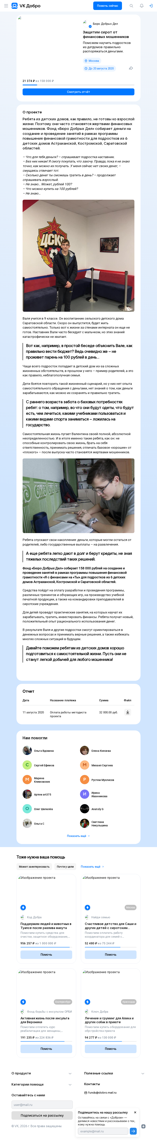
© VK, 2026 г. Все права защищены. (36, 1126)
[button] (42, 1073)
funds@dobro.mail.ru (102, 1092)
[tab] (34, 866)
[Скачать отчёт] (127, 712)
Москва (94, 61)
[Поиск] (132, 5)
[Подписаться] (133, 1131)
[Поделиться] (131, 68)
